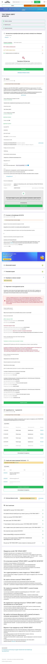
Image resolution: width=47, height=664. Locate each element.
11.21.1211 (5, 481)
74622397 (42, 430)
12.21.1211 (5, 472)
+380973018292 (17, 187)
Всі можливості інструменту (23, 453)
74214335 (42, 441)
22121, (11, 242)
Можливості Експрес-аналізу (23, 72)
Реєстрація (34, 5)
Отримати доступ (8, 280)
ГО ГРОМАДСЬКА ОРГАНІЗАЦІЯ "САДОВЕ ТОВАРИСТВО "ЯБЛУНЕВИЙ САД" (17, 649)
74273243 (42, 437)
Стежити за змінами (8, 21)
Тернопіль (14, 641)
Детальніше (41, 142)
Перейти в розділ (23, 402)
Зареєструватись (23, 205)
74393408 (42, 434)
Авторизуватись (23, 202)
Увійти (12, 5)
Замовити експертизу (8, 28)
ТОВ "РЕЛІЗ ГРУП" (5, 651)
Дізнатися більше (7, 259)
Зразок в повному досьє (24, 487)
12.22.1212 (5, 478)
